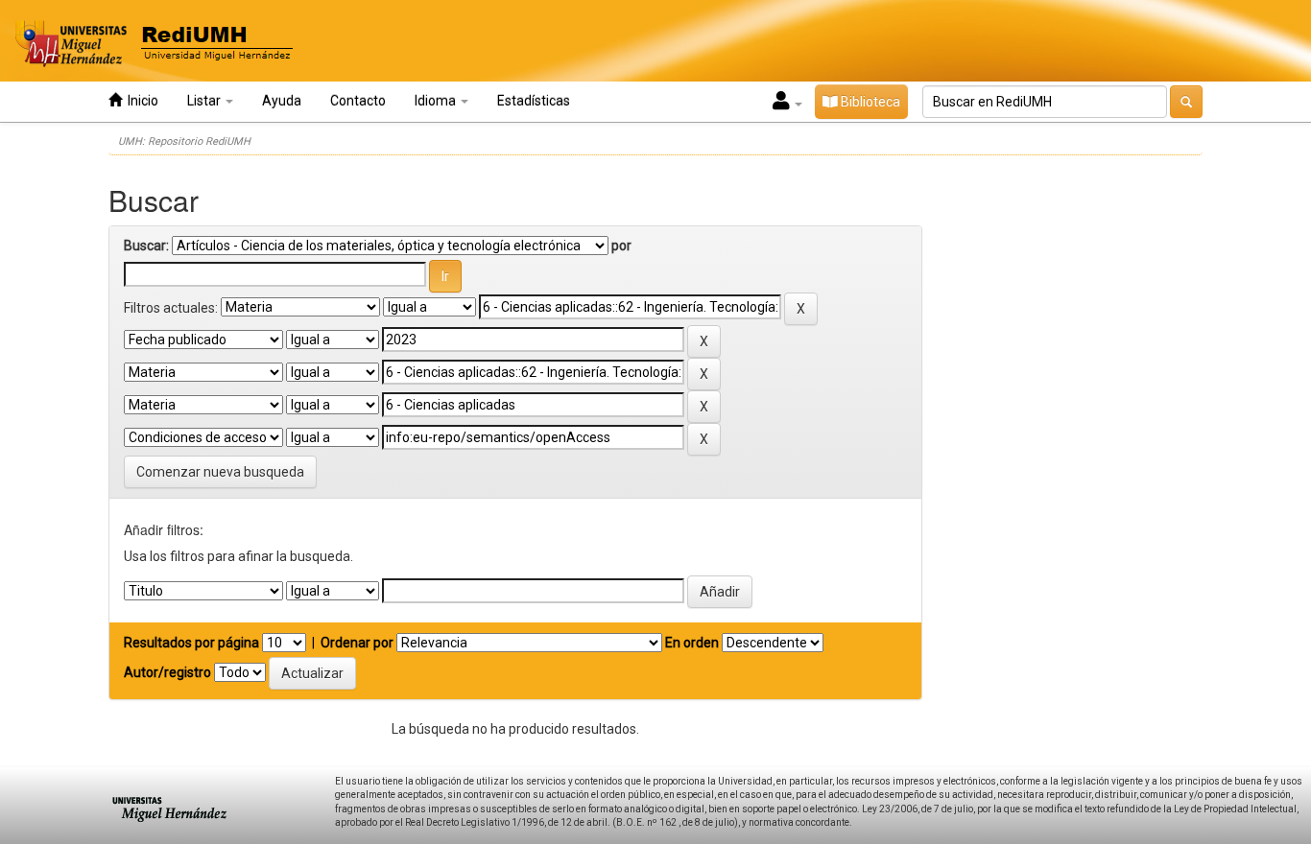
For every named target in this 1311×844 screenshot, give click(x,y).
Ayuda (281, 100)
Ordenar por (357, 642)
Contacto (358, 100)
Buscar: (146, 245)
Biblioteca (869, 101)
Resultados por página (191, 642)
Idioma (437, 100)
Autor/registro (167, 672)
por (621, 245)
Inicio (140, 100)
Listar (205, 100)
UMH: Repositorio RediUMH (184, 141)
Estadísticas (533, 100)
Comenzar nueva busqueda (220, 472)
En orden (692, 642)
